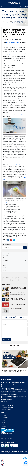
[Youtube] (8, 439)
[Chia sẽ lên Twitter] (14, 240)
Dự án (4, 265)
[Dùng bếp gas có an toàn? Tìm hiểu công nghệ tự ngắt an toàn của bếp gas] (5, 288)
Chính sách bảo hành (7, 409)
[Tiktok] (4, 439)
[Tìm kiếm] (25, 247)
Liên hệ (4, 270)
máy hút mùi (18, 115)
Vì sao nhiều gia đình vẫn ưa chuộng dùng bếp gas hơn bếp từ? (18, 293)
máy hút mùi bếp (12, 54)
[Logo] (14, 3)
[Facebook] (2, 439)
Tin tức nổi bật (6, 284)
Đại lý (4, 262)
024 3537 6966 (17, 386)
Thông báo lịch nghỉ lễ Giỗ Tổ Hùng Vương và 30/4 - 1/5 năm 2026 (17, 303)
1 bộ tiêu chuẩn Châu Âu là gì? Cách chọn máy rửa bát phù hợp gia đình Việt (18, 309)
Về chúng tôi (6, 257)
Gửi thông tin (6, 339)
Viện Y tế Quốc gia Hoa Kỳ (12, 42)
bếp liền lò (18, 277)
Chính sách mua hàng (7, 407)
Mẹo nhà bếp (14, 280)
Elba (25, 277)
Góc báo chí (6, 280)
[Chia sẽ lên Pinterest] (11, 240)
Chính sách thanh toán (7, 411)
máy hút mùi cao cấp (15, 164)
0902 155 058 (9, 386)
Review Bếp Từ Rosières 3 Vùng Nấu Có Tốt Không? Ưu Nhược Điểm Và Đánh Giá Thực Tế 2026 (18, 299)
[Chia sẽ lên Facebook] (8, 240)
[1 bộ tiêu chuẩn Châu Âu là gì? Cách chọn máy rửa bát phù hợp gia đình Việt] (5, 310)
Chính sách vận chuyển (7, 405)
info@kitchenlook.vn (9, 388)
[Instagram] (11, 439)
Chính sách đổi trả (6, 404)
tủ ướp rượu (21, 54)
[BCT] (7, 430)
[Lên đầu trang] (25, 454)
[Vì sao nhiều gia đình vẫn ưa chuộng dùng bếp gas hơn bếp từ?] (5, 294)
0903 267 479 (9, 399)
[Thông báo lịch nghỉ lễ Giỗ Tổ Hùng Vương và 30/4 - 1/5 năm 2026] (5, 304)
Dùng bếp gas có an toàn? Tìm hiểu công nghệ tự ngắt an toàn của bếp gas (18, 288)
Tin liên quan (14, 345)
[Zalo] (25, 459)
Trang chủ (5, 255)
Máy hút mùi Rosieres (10, 202)
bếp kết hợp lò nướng (8, 277)
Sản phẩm (5, 260)
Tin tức (4, 267)
